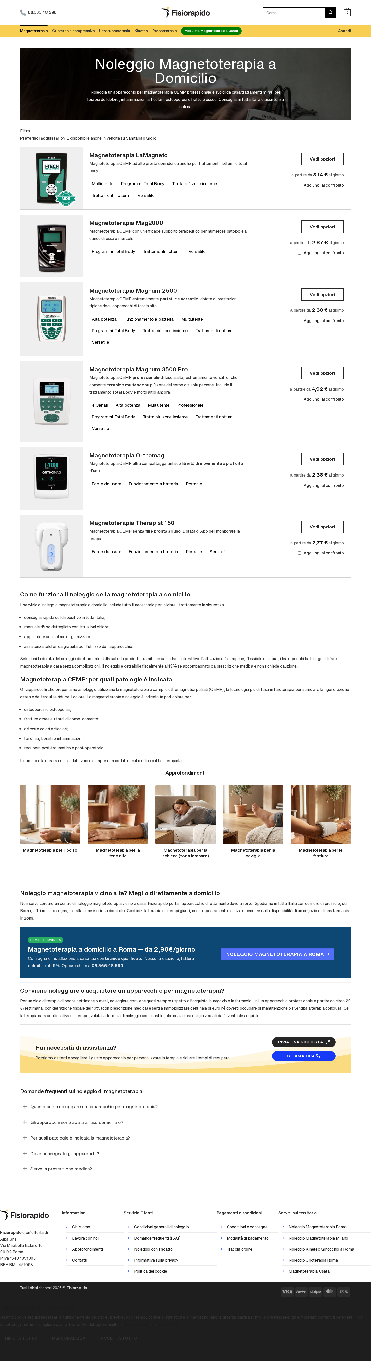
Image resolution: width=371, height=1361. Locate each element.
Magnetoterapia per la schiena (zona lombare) (185, 853)
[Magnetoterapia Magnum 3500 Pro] (51, 401)
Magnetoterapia (34, 31)
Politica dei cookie (150, 1271)
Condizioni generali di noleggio (161, 1227)
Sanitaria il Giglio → (144, 138)
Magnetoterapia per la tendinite (118, 853)
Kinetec (141, 31)
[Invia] (330, 12)
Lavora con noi (85, 1238)
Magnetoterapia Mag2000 (126, 222)
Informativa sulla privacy (156, 1260)
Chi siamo (81, 1227)
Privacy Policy (137, 1324)
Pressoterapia (164, 31)
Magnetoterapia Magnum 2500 (133, 290)
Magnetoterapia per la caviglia (253, 853)
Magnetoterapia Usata (309, 1271)
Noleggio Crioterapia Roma (313, 1260)
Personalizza (69, 1338)
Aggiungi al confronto (324, 185)
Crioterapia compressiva (73, 31)
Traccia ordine (240, 1249)
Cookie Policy (170, 1324)
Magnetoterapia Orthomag (126, 455)
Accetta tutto (118, 1338)
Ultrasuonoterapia (114, 31)
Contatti (79, 1260)
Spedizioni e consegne (247, 1227)
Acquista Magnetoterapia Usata (211, 30)
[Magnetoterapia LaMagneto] (51, 178)
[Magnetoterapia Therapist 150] (51, 546)
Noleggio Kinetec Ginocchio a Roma (321, 1249)
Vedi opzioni (322, 158)
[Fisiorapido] (185, 12)
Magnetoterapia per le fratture (321, 853)
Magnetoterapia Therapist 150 (132, 522)
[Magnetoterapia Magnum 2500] (51, 319)
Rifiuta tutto (21, 1338)
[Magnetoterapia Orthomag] (51, 478)
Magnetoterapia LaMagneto (128, 155)
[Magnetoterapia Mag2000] (51, 246)
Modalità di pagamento (248, 1238)
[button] (347, 13)
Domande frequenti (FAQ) (157, 1238)
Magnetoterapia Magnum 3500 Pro (138, 369)
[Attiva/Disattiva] (25, 1106)
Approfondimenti (87, 1249)
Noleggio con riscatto (153, 1249)
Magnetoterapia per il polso (50, 850)
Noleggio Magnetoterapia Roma (318, 1227)
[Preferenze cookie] (5, 1352)
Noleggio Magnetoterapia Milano (318, 1238)
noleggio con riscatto (144, 1015)
